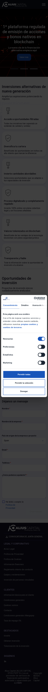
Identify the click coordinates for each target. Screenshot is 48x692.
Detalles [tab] (24, 305)
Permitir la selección (24, 383)
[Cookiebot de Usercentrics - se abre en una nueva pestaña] (34, 298)
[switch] (41, 347)
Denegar (24, 391)
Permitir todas (24, 374)
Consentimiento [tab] (10, 305)
